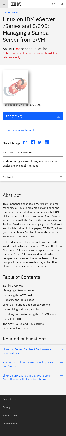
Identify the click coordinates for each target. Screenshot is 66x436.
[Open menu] (4, 4)
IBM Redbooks (11, 12)
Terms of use (10, 415)
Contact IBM (9, 399)
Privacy (6, 407)
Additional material (20, 130)
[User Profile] (62, 4)
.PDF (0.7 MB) (13, 116)
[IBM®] (16, 4)
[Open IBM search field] (54, 4)
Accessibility (10, 423)
